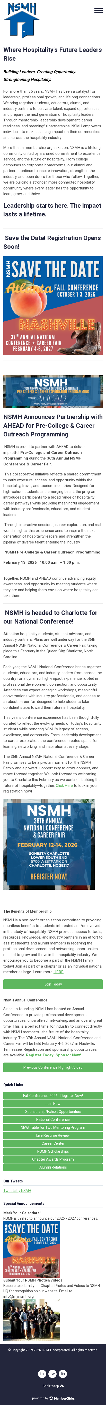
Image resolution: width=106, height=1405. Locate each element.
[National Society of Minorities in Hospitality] (21, 37)
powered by (40, 1398)
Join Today (53, 984)
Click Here (64, 785)
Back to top (51, 1386)
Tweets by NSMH (17, 1191)
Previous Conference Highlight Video (53, 1067)
